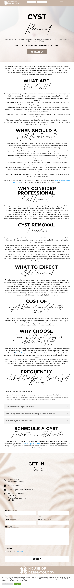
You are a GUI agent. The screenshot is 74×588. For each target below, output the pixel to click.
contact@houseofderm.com (20, 490)
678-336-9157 (14, 479)
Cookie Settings (7, 584)
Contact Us (37, 52)
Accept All (17, 584)
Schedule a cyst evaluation (31, 444)
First (6, 516)
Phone (44, 520)
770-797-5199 (14, 485)
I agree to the (15, 551)
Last (39, 516)
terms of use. (20, 551)
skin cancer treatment (56, 261)
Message (12, 527)
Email (11, 520)
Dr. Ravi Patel (19, 353)
